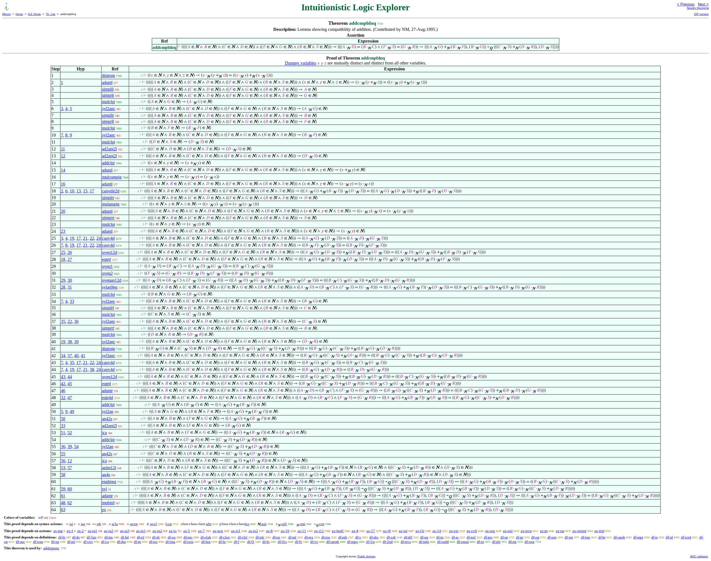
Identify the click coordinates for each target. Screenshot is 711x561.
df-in (440, 537)
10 (72, 191)
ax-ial (403, 531)
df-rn (137, 542)
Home (19, 14)
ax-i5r (419, 531)
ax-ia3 (124, 531)
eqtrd (106, 259)
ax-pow (526, 531)
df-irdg (424, 542)
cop (169, 524)
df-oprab (332, 542)
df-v (358, 537)
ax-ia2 (108, 531)
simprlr (108, 95)
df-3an (91, 537)
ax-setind (579, 531)
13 (78, 191)
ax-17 (370, 531)
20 (63, 211)
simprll (108, 121)
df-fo (266, 542)
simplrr (108, 197)
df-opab (619, 537)
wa (83, 524)
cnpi (263, 524)
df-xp (55, 542)
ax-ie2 (253, 531)
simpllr (108, 115)
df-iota (188, 542)
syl (104, 488)
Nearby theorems (698, 7)
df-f (236, 542)
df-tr (654, 537)
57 (69, 467)
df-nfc (260, 537)
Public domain (366, 556)
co (247, 524)
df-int (569, 537)
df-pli (496, 542)
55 (63, 453)
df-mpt (638, 537)
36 (76, 321)
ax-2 (80, 531)
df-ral (292, 537)
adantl (107, 82)
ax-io (173, 531)
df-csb (391, 537)
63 (63, 509)
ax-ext (454, 531)
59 (63, 488)
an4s (106, 474)
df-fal (125, 537)
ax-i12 (319, 531)
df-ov (314, 542)
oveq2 (107, 273)
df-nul (471, 537)
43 (63, 376)
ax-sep (490, 531)
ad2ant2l (109, 149)
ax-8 (269, 531)
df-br (601, 537)
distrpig (108, 75)
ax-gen (218, 531)
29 (63, 280)
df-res (153, 542)
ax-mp (58, 531)
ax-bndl (338, 531)
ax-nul (508, 531)
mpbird (108, 502)
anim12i (109, 467)
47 (69, 397)
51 (63, 432)
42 (63, 383)
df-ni (480, 542)
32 (63, 397)
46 (63, 390)
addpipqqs (51, 548)
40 (76, 355)
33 (72, 301)
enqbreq (109, 481)
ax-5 (186, 531)
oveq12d (109, 252)
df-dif (408, 537)
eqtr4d (107, 397)
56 (63, 460)
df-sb (156, 537)
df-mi (513, 542)
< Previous (686, 4)
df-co (105, 542)
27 (69, 259)
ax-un (560, 531)
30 (69, 280)
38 (69, 341)
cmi (302, 524)
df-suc (20, 542)
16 (63, 184)
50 (63, 418)
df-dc (76, 537)
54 (76, 446)
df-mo (188, 537)
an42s (107, 418)
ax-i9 (387, 531)
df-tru (108, 537)
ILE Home (34, 14)
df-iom (38, 542)
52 (69, 432)
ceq (321, 524)
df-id (669, 537)
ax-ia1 (92, 531)
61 (63, 495)
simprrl (108, 328)
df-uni (552, 537)
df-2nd (388, 542)
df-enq (529, 542)
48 (63, 502)
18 (63, 259)
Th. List (50, 14)
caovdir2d (110, 191)
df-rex (308, 537)
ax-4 (355, 531)
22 (92, 238)
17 (92, 191)
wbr (208, 524)
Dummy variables (300, 63)
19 (72, 238)
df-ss (455, 537)
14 (63, 170)
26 (69, 252)
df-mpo (352, 542)
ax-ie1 (236, 531)
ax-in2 (157, 531)
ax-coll (472, 531)
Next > (703, 4)
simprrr (108, 217)
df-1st (370, 542)
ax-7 (201, 531)
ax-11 (301, 531)
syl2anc (108, 108)
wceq (134, 524)
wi (71, 524)
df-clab (206, 537)
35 (63, 321)
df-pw (488, 537)
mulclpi (108, 101)
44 (69, 376)
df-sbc (374, 537)
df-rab (342, 537)
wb (99, 524)
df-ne (276, 537)
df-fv (298, 542)
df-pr (519, 537)
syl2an (107, 411)
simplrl (108, 307)
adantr (107, 390)
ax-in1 (141, 531)
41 (83, 355)
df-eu (172, 537)
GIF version (701, 14)
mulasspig (110, 204)
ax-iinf (599, 531)
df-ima (170, 542)
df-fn (222, 542)
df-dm (121, 542)
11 (63, 149)
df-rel (71, 542)
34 (63, 355)
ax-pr (544, 531)
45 (69, 383)
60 (69, 488)
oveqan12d (111, 280)
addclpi (108, 162)
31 (69, 287)
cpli (284, 524)
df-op (535, 537)
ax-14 (436, 531)
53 (63, 467)
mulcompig (112, 177)
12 (63, 156)
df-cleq (224, 537)
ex (104, 509)
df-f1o (282, 542)
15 (85, 191)
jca (104, 432)
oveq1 (107, 266)
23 (63, 231)
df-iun (585, 537)
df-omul (463, 542)
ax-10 (285, 531)
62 (69, 502)
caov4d (108, 238)
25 (63, 252)
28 (63, 287)
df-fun (206, 542)
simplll (108, 89)
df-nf (140, 537)
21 (85, 238)
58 (63, 474)
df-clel (242, 537)
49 (72, 411)
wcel (153, 524)
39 (76, 341)
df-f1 (250, 542)
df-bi (62, 537)
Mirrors (6, 14)
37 (69, 355)
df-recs (406, 542)
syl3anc (108, 355)
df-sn (504, 537)
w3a (115, 524)
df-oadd (443, 542)
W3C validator (699, 556)
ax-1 (70, 531)
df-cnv (88, 542)
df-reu (325, 537)
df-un (424, 537)
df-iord (686, 537)
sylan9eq (109, 287)
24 (98, 238)
